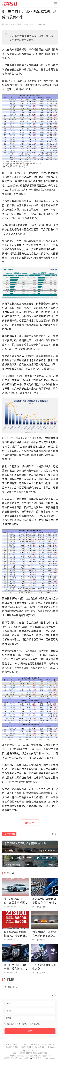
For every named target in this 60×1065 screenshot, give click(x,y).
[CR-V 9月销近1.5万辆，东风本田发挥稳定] (15, 887)
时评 (19, 24)
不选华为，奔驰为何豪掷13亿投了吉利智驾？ (44, 901)
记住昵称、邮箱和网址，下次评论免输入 (23, 1023)
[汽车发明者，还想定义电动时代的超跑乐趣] (44, 920)
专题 (7, 1044)
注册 (25, 1044)
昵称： (9, 1003)
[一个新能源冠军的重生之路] (44, 953)
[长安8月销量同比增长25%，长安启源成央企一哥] (15, 920)
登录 (42, 1044)
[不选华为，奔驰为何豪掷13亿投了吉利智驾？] (44, 887)
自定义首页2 (39, 1047)
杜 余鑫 (5, 24)
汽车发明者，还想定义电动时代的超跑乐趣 (44, 934)
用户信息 (33, 1044)
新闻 (14, 24)
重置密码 (51, 1047)
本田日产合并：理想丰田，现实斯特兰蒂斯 (15, 967)
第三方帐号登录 (12, 1047)
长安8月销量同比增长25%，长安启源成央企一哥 (16, 934)
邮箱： (9, 1010)
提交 (30, 1031)
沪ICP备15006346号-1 (20, 1058)
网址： (9, 1018)
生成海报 (10, 834)
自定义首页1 (26, 1047)
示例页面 (50, 1044)
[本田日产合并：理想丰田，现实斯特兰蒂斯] (15, 953)
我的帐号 (16, 1044)
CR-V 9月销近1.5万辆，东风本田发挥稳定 (15, 901)
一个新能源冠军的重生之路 (44, 966)
